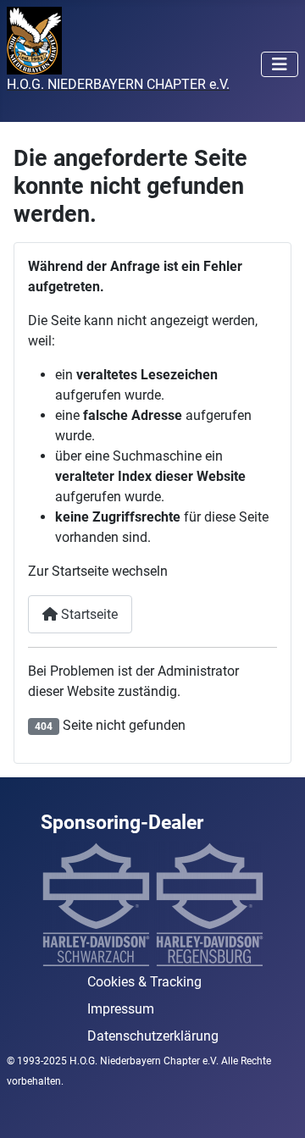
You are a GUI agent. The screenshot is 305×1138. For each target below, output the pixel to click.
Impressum (120, 1009)
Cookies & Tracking (144, 982)
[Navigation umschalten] (279, 64)
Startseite (88, 614)
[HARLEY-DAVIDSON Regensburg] (209, 904)
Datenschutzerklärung (153, 1036)
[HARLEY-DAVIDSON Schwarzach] (96, 904)
